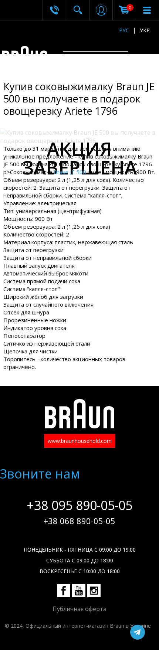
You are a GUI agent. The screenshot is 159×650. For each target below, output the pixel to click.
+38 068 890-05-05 (79, 520)
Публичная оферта (79, 609)
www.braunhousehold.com (80, 440)
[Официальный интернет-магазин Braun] (28, 57)
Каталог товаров (102, 58)
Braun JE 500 (70, 172)
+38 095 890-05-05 (79, 505)
